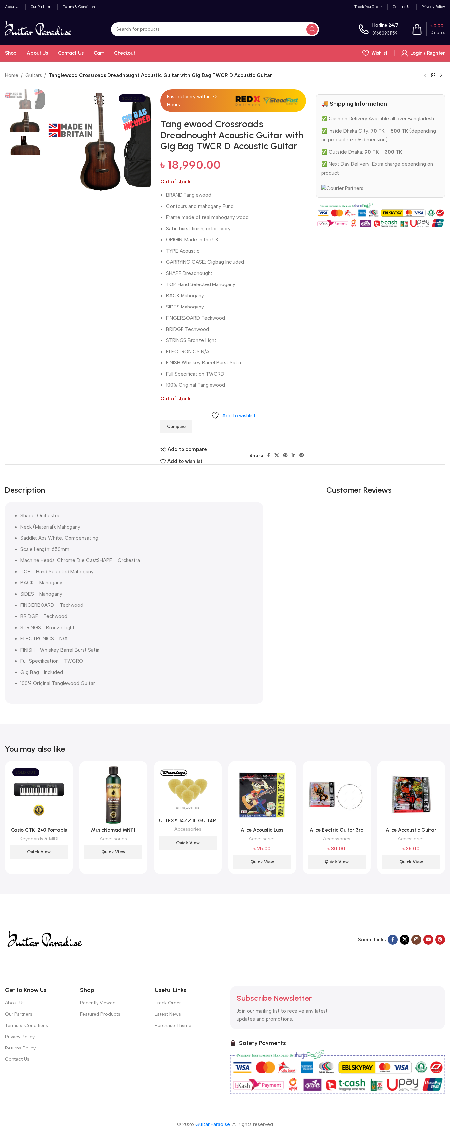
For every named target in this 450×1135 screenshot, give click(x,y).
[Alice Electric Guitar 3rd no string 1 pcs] (337, 795)
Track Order (168, 1003)
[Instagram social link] (416, 940)
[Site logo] (38, 29)
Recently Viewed (98, 1003)
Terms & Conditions (26, 1025)
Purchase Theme (173, 1025)
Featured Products (100, 1014)
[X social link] (276, 455)
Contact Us (17, 1059)
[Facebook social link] (268, 455)
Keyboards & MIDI (39, 839)
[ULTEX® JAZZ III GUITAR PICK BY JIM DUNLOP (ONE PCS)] (188, 790)
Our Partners (18, 1014)
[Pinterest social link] (285, 455)
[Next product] (441, 76)
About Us (15, 1003)
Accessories (113, 839)
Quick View (39, 852)
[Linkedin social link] (293, 455)
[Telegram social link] (301, 455)
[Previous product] (425, 76)
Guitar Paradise (212, 1124)
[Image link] (44, 939)
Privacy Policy (20, 1037)
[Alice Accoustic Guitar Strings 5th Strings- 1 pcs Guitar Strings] (411, 795)
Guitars (33, 75)
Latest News (168, 1014)
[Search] (312, 29)
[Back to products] (433, 76)
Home (11, 75)
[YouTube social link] (428, 940)
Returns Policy (20, 1048)
